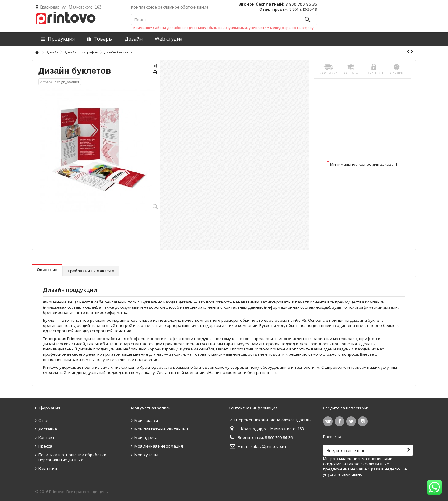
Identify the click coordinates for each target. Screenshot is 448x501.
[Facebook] (339, 421)
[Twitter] (351, 421)
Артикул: (47, 81)
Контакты (48, 437)
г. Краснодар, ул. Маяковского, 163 (271, 428)
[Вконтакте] (328, 421)
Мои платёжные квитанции (161, 429)
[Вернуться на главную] (37, 52)
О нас (43, 420)
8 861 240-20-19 (303, 9)
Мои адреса (146, 437)
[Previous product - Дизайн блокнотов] (408, 51)
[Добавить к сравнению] (155, 66)
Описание (47, 269)
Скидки (397, 73)
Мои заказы (146, 420)
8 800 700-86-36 (279, 437)
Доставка (329, 73)
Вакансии (47, 468)
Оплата (351, 73)
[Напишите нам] (434, 487)
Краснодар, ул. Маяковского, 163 (70, 7)
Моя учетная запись (151, 408)
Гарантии (374, 73)
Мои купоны (146, 454)
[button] (168, 39)
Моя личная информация (158, 446)
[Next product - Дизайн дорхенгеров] (412, 51)
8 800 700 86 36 (301, 4)
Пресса (45, 446)
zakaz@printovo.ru (268, 446)
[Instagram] (363, 421)
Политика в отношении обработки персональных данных (72, 457)
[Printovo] (65, 17)
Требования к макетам (91, 271)
